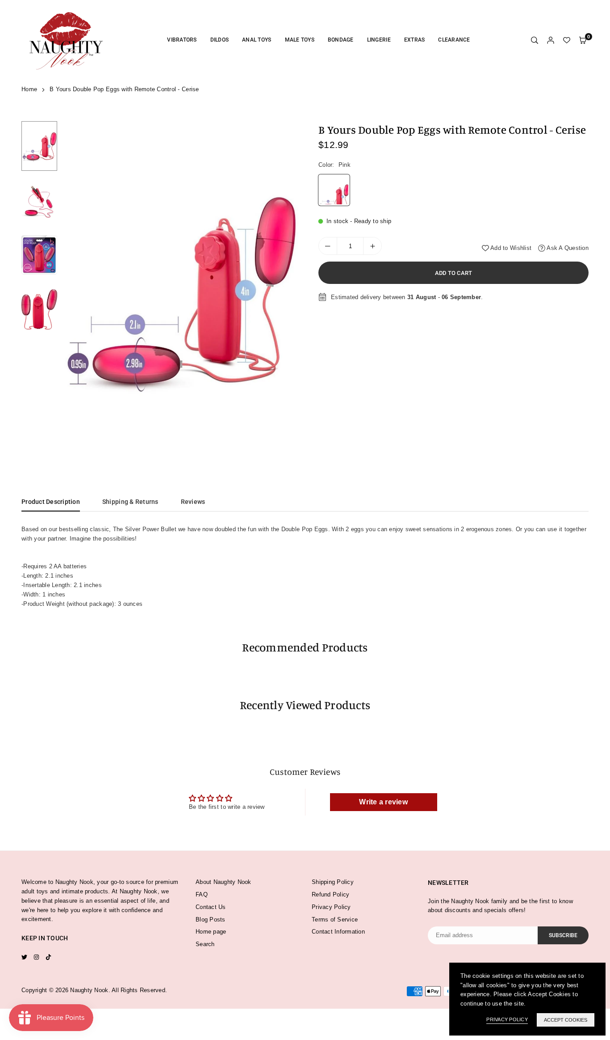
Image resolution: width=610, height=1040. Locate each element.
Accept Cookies (565, 1020)
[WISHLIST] (567, 40)
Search (205, 944)
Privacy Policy (331, 907)
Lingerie (379, 40)
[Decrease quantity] (328, 245)
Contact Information (338, 931)
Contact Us (211, 907)
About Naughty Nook (223, 882)
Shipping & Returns (130, 501)
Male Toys (299, 40)
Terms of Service (335, 919)
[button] (286, 289)
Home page (211, 931)
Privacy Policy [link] (507, 1019)
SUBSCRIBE (563, 935)
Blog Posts (211, 919)
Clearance (454, 40)
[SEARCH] (534, 40)
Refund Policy (330, 894)
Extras (414, 40)
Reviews (193, 501)
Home (29, 89)
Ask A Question (567, 248)
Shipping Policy (333, 882)
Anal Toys (256, 40)
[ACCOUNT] (551, 40)
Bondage (341, 40)
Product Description (50, 501)
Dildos (219, 40)
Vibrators (181, 40)
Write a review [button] (383, 802)
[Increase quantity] (372, 245)
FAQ (202, 894)
